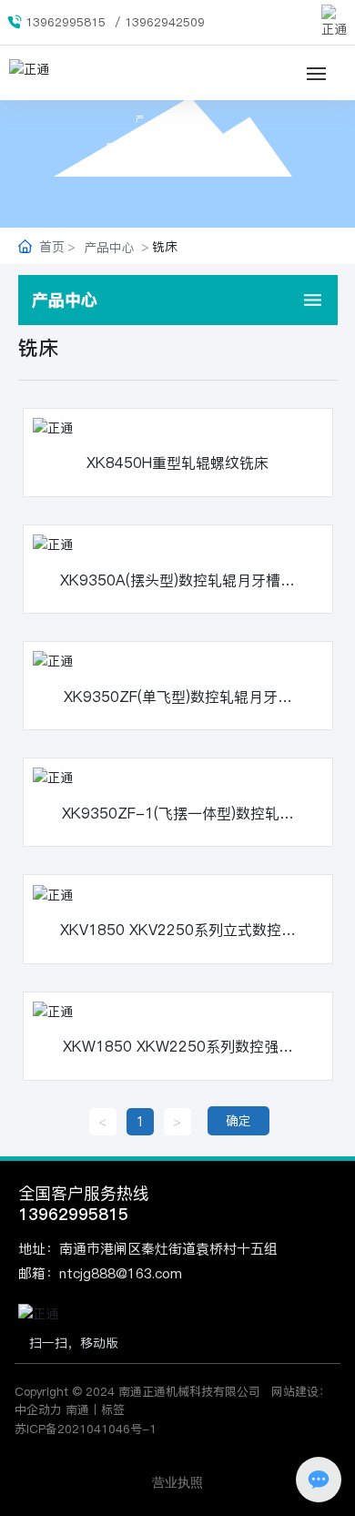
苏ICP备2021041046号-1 (86, 1428)
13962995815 (65, 22)
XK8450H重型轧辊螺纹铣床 (177, 463)
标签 (113, 1409)
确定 (238, 1121)
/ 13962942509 (160, 22)
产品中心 (177, 119)
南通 (77, 1409)
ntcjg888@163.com (120, 1273)
